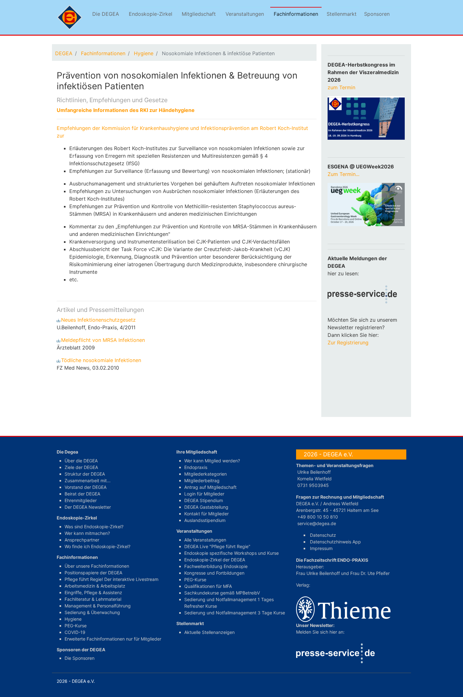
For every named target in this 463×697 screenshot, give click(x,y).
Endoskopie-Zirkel (150, 14)
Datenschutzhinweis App (335, 541)
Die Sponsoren (79, 658)
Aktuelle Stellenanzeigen (209, 632)
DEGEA (63, 53)
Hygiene (143, 53)
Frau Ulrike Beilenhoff (318, 573)
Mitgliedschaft (199, 14)
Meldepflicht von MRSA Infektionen (103, 340)
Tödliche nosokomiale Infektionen (102, 360)
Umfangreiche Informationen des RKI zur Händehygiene (126, 110)
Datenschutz (323, 535)
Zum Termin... (343, 174)
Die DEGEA (105, 14)
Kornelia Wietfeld (314, 478)
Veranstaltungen (245, 14)
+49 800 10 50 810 (317, 516)
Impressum (321, 548)
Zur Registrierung (348, 342)
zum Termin (342, 87)
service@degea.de (316, 523)
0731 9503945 (313, 485)
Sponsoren (377, 14)
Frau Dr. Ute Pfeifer (370, 573)
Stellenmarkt (342, 14)
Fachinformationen (296, 14)
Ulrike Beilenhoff (314, 472)
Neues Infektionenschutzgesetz (99, 320)
